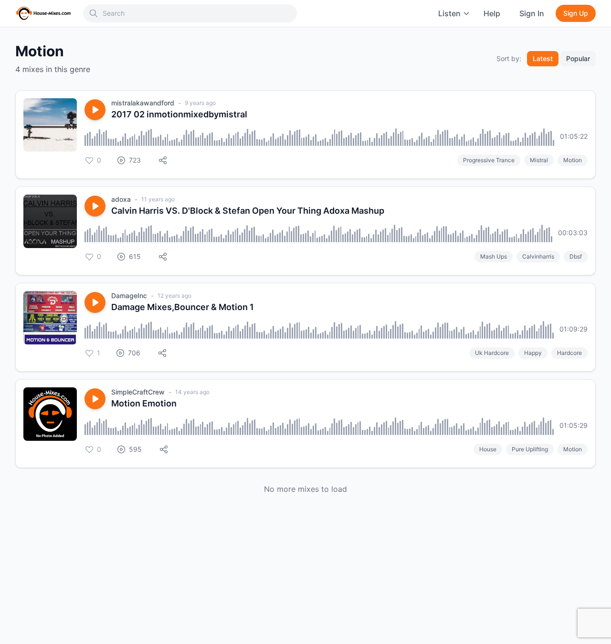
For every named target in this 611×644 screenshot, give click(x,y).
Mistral (539, 160)
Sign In (531, 13)
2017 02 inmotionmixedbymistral (179, 114)
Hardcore (569, 352)
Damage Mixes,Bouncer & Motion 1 (182, 307)
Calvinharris (538, 256)
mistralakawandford (142, 103)
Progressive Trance (489, 160)
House (487, 449)
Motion (572, 160)
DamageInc (129, 295)
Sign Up (575, 13)
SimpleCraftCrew (138, 392)
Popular (578, 58)
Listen (449, 13)
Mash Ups (493, 256)
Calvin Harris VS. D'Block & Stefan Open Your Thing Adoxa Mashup (247, 211)
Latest (543, 58)
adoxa (121, 199)
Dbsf (575, 256)
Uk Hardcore (492, 352)
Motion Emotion (144, 403)
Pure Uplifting (530, 449)
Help (492, 13)
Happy (533, 352)
